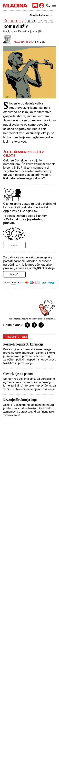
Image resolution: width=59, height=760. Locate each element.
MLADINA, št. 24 (23, 41)
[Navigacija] (54, 5)
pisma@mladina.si (46, 319)
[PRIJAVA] (41, 5)
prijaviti (8, 223)
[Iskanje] (48, 5)
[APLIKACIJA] (35, 5)
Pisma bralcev (14, 319)
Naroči (14, 274)
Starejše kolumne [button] (39, 15)
